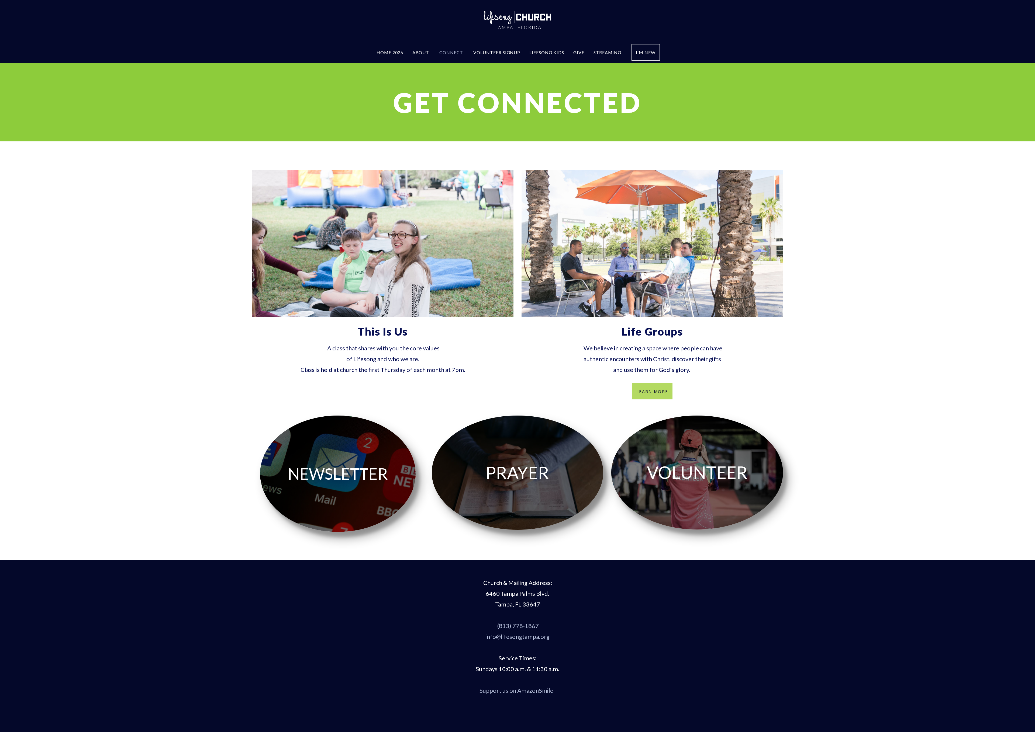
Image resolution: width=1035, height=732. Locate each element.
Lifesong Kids (546, 52)
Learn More (652, 391)
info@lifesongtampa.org (517, 636)
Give (578, 52)
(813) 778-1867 (518, 625)
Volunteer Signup (496, 52)
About (421, 52)
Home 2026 (390, 52)
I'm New (646, 52)
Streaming (608, 52)
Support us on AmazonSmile (516, 690)
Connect (451, 52)
